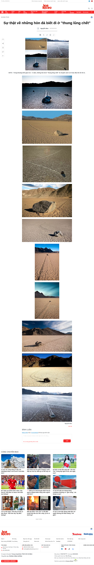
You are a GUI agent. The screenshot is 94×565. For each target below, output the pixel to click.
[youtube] (92, 1)
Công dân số (26, 541)
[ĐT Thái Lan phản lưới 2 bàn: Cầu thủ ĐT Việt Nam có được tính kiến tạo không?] (13, 482)
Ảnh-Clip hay (64, 12)
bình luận (53, 35)
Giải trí (19, 12)
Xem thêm (91, 12)
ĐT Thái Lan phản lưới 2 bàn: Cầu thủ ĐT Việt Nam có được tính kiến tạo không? (12, 492)
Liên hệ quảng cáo (27, 545)
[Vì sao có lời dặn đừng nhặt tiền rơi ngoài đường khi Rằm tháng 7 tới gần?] (64, 503)
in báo (50, 35)
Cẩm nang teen (81, 538)
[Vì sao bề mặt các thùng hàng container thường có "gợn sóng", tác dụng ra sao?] (64, 482)
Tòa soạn (4, 545)
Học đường (25, 12)
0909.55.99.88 (27, 547)
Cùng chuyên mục (10, 452)
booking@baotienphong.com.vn (31, 549)
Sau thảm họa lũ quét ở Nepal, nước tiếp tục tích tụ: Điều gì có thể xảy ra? (39, 470)
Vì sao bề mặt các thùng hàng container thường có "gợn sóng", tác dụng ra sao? (64, 492)
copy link (47, 35)
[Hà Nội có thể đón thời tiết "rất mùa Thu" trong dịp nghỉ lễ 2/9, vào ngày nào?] (64, 461)
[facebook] (89, 1)
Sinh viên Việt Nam (63, 1)
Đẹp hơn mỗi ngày (34, 12)
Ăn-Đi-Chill (56, 12)
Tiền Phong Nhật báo (50, 1)
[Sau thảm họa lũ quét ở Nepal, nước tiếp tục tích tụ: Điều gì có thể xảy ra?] (39, 461)
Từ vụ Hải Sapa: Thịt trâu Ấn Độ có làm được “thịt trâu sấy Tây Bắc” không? (12, 513)
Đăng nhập (25, 432)
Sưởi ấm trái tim (60, 538)
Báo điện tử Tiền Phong (47, 6)
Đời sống (6, 12)
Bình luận (3, 51)
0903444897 (46, 547)
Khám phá (13, 12)
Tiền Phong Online (36, 1)
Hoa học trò (5, 533)
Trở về (3, 55)
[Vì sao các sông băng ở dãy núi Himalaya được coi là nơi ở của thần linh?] (13, 461)
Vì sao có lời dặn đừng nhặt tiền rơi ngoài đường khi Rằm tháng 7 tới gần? (64, 513)
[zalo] (74, 549)
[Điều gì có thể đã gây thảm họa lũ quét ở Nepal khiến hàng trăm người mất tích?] (39, 482)
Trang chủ (2, 12)
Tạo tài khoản (34, 432)
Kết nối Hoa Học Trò (50, 541)
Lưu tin (3, 47)
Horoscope (85, 12)
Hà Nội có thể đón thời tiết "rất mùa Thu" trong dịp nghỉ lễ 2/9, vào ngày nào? (64, 471)
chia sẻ (40, 35)
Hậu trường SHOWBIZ (45, 12)
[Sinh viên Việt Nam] (88, 534)
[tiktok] (70, 549)
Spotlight (79, 12)
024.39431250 (6, 550)
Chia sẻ (3, 43)
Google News (91, 17)
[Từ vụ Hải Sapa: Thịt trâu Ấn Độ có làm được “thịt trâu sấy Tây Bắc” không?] (13, 503)
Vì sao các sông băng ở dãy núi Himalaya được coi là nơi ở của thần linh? (12, 471)
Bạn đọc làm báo (9, 561)
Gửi (67, 440)
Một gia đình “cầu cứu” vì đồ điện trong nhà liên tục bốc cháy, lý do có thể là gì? (38, 513)
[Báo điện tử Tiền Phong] (76, 534)
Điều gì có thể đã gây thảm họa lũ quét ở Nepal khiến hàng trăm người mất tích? (38, 492)
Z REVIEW (72, 12)
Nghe (3, 39)
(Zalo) (32, 547)
